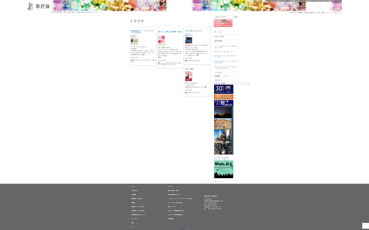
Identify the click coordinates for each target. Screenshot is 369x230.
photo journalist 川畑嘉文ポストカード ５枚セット (221, 158)
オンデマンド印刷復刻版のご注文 (176, 210)
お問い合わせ (293, 12)
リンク (339, 12)
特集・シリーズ (171, 206)
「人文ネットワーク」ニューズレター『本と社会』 (180, 198)
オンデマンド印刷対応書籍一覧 (175, 214)
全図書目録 (300, 12)
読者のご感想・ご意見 (173, 190)
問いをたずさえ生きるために (226, 67)
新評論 (43, 6)
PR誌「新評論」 (220, 36)
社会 (134, 61)
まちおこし (162, 62)
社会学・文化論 (172, 64)
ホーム (133, 186)
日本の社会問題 (144, 60)
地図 (336, 12)
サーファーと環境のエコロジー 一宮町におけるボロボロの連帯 (226, 47)
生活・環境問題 (161, 64)
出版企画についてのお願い (138, 210)
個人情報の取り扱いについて (138, 214)
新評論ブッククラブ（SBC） (138, 206)
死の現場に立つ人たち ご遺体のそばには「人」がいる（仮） (226, 56)
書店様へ (324, 12)
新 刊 (218, 32)
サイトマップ (330, 12)
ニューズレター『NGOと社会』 (175, 202)
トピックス (170, 186)
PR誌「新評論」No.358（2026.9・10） (223, 51)
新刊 (139, 60)
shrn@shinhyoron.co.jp (90, 12)
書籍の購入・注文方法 (315, 12)
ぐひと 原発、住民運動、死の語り (170, 32)
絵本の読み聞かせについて (174, 194)
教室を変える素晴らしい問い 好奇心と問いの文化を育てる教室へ (226, 62)
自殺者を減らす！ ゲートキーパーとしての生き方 (142, 31)
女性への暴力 (189, 69)
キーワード (218, 181)
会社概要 (306, 12)
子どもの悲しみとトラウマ (193, 31)
